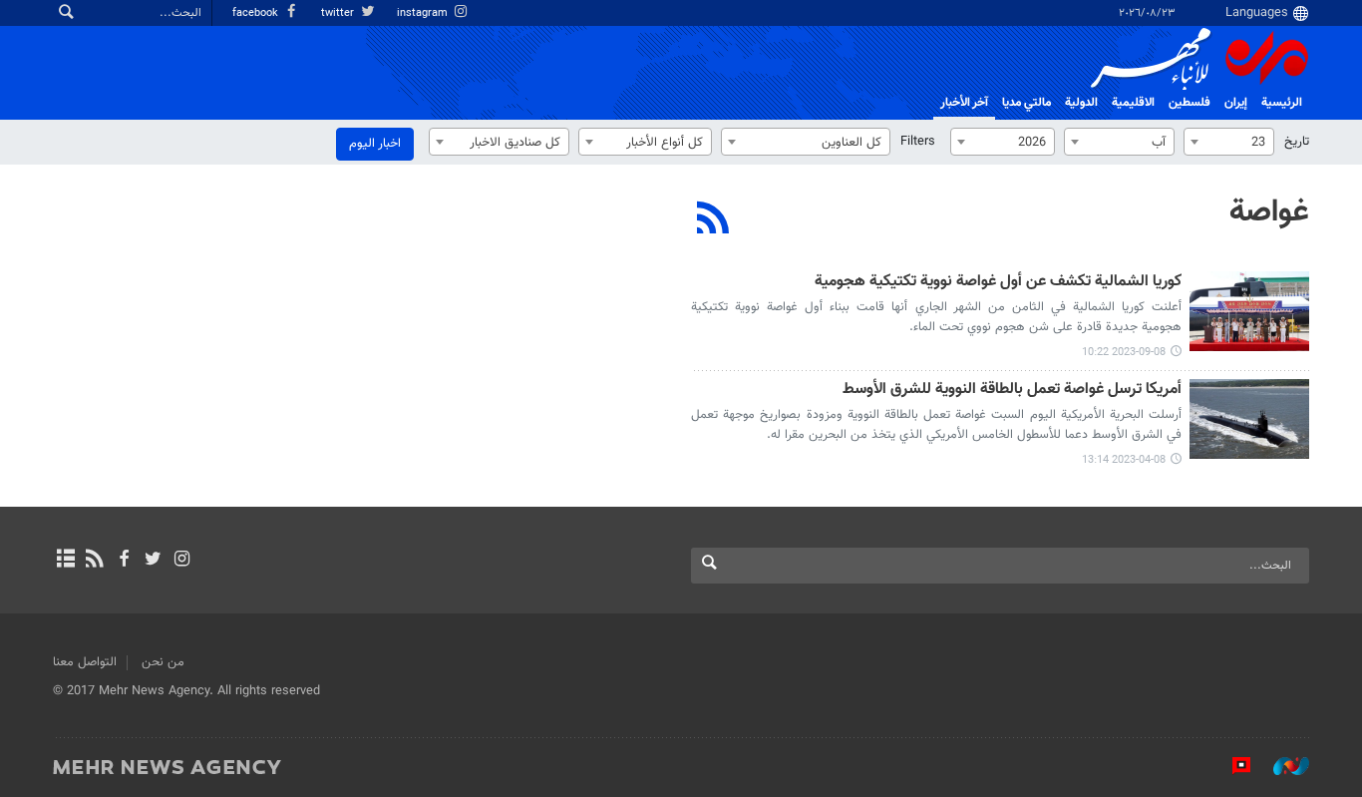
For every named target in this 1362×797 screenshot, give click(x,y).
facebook (256, 13)
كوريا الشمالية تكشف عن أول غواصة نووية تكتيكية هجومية (998, 282)
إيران (1235, 103)
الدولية (1081, 103)
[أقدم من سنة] (1249, 311)
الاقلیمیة (1133, 103)
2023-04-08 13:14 (1124, 460)
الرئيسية (1281, 103)
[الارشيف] (65, 561)
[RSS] (713, 220)
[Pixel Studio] (1231, 766)
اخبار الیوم (375, 144)
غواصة (1269, 212)
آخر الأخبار (964, 103)
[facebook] (123, 561)
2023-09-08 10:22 (1124, 352)
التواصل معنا (85, 662)
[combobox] (1229, 142)
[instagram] (182, 561)
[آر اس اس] (94, 561)
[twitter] (153, 561)
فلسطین (1189, 103)
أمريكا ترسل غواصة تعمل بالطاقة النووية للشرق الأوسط (1012, 390)
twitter (339, 13)
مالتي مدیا (1026, 103)
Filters (917, 142)
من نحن (163, 662)
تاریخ (1296, 142)
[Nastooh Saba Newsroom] (1281, 766)
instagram (424, 13)
